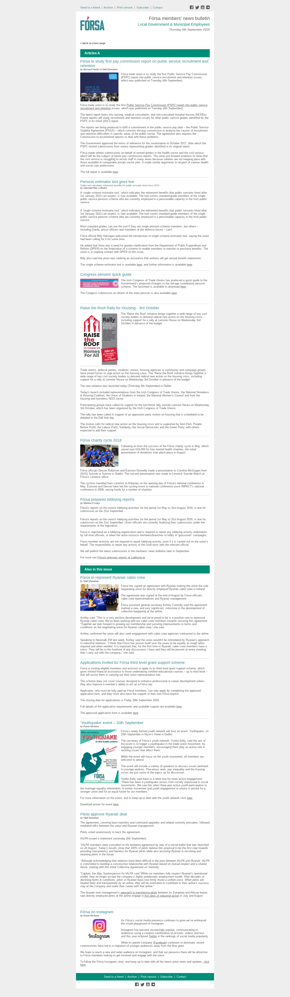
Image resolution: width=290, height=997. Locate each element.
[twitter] (197, 8)
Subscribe (143, 7)
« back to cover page (93, 43)
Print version (124, 7)
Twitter (153, 936)
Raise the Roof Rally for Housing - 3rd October (119, 308)
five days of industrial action (161, 895)
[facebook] (192, 8)
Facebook (160, 942)
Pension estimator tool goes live (107, 182)
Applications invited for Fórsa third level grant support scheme (132, 662)
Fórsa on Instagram (96, 912)
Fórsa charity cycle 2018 (101, 440)
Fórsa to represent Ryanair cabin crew (112, 577)
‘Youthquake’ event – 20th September (112, 723)
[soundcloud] (208, 8)
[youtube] (203, 8)
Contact (157, 7)
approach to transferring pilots (139, 892)
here (115, 171)
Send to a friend (90, 7)
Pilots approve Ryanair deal (103, 814)
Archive (108, 7)
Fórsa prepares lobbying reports (107, 499)
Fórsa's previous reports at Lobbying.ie (121, 557)
